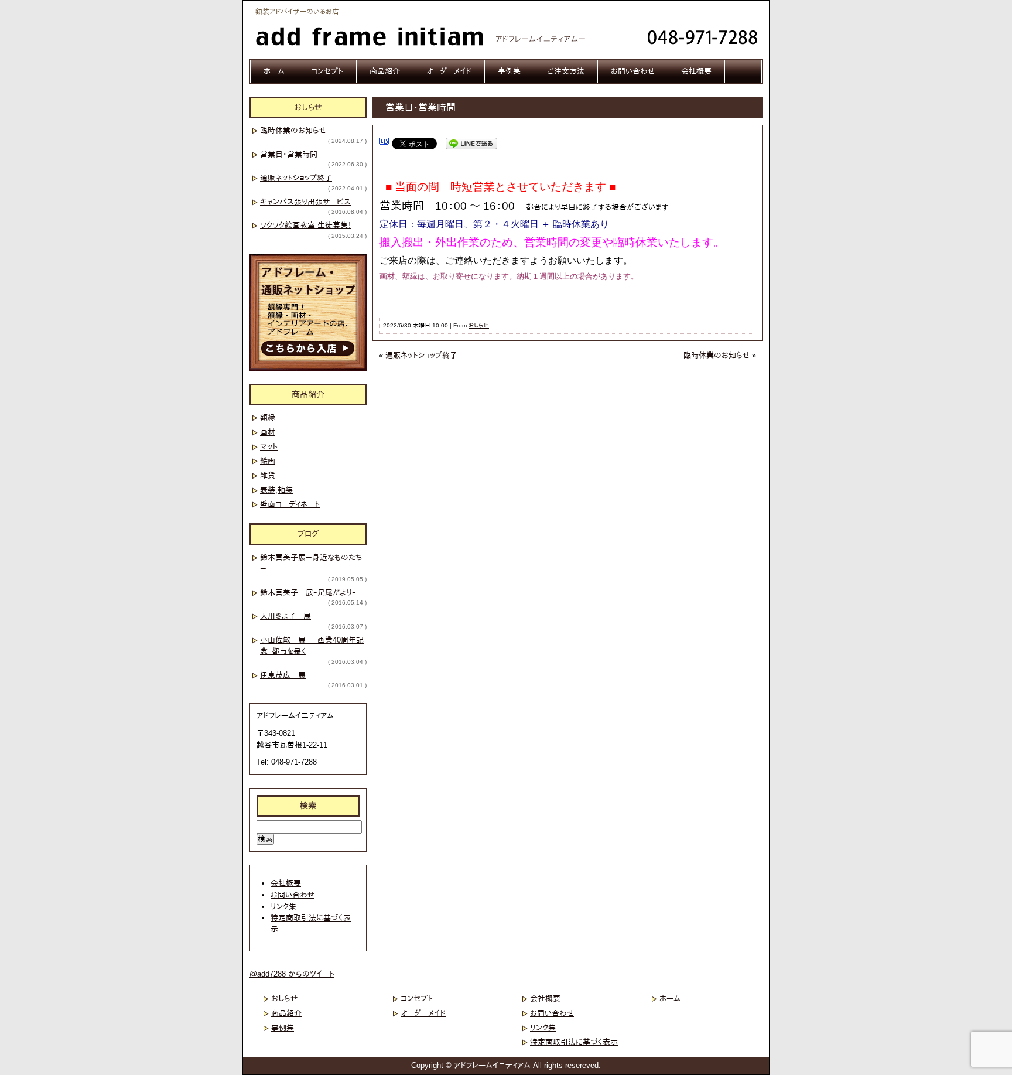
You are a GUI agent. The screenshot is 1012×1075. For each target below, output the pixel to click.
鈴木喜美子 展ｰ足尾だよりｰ (308, 592)
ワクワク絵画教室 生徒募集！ (305, 225)
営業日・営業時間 (288, 154)
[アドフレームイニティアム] (425, 41)
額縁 (267, 417)
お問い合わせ (633, 71)
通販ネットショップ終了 (421, 355)
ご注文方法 (565, 71)
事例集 (509, 71)
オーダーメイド (448, 71)
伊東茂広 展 (283, 675)
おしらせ (479, 325)
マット (269, 446)
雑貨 (267, 475)
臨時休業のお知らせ (716, 355)
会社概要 (696, 71)
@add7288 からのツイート (291, 974)
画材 (267, 432)
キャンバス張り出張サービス (305, 201)
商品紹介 (385, 71)
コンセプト (327, 71)
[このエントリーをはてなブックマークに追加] (384, 143)
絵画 (267, 460)
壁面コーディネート (290, 504)
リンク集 (283, 906)
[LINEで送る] (471, 143)
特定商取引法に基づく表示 (574, 1042)
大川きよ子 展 (285, 616)
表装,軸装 (276, 490)
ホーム (274, 71)
